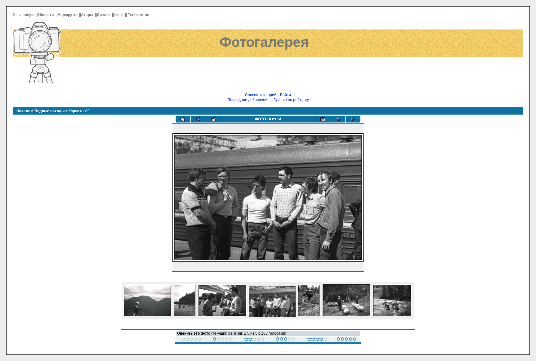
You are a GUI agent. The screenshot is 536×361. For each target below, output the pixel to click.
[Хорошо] (317, 340)
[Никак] (191, 340)
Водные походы (49, 111)
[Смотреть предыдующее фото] (337, 119)
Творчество (139, 15)
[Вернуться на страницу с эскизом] (183, 119)
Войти (285, 95)
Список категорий (260, 95)
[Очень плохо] (222, 340)
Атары (87, 15)
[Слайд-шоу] (213, 119)
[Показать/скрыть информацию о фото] (198, 119)
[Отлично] (347, 340)
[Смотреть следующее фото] (353, 119)
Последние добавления (248, 100)
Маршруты (67, 15)
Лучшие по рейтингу (291, 100)
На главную (24, 15)
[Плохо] (254, 340)
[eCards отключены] (322, 119)
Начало (23, 111)
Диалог (104, 15)
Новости (46, 15)
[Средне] (285, 340)
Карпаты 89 (79, 111)
